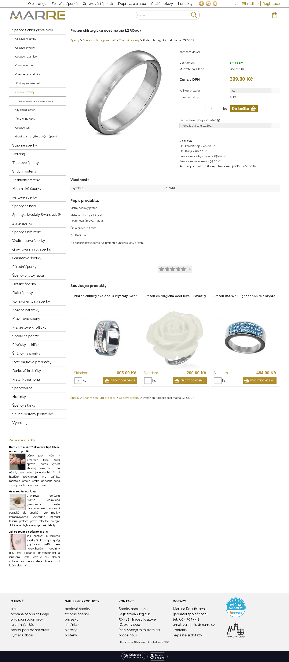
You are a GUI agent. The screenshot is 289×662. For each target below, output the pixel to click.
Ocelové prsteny (129, 40)
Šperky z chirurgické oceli (99, 40)
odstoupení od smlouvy (30, 630)
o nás (15, 609)
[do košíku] (274, 15)
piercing (71, 630)
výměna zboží (22, 635)
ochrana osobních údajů (30, 614)
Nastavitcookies (160, 656)
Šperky (74, 40)
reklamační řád (22, 624)
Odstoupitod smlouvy (136, 656)
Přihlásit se (250, 3)
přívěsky (71, 619)
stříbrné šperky (77, 614)
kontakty (180, 630)
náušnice (72, 624)
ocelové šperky (77, 609)
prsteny (71, 635)
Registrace (271, 3)
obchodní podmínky (27, 619)
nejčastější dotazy (187, 635)
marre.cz (37, 15)
